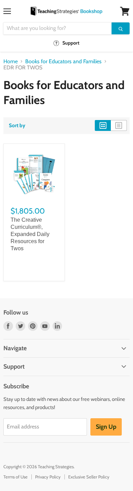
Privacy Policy (48, 476)
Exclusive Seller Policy (88, 476)
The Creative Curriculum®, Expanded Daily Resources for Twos (30, 234)
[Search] (121, 28)
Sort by (17, 126)
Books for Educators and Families (63, 61)
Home (10, 61)
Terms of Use (15, 476)
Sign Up (106, 426)
